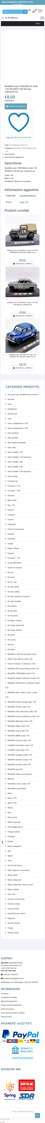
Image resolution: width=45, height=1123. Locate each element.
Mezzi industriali (14, 880)
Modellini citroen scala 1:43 (19, 740)
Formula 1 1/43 (14, 491)
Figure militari (13, 548)
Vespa (10, 928)
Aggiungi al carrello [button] (24, 264)
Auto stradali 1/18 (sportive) (19, 457)
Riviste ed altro (14, 923)
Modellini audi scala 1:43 (18, 731)
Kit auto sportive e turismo (19, 596)
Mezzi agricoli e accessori (19, 870)
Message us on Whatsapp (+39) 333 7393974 (20, 982)
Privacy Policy (6, 1017)
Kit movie (12, 640)
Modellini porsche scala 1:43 (20, 760)
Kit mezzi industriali (16, 625)
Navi (9, 812)
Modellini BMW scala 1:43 (18, 736)
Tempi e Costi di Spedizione (11, 1005)
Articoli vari (12, 414)
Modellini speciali (15, 769)
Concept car (13, 481)
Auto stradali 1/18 (15, 452)
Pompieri (11, 836)
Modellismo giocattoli (17, 788)
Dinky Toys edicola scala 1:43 (20, 659)
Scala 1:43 (24, 202)
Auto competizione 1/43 (18, 428)
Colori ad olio (13, 909)
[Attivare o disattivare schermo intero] (3, 1119)
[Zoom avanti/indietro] (1, 1119)
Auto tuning (12, 476)
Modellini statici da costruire (20, 774)
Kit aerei (11, 577)
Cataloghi (12, 524)
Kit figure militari (14, 620)
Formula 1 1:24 (14, 558)
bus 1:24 (11, 505)
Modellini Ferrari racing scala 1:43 (22, 702)
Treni (10, 861)
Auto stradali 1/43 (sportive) (19, 471)
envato (10, 544)
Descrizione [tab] (9, 154)
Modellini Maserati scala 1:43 (20, 721)
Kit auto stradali (14, 601)
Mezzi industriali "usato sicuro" (20, 885)
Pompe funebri (14, 832)
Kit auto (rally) (13, 592)
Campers (11, 515)
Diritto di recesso (7, 1009)
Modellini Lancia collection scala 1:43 (23, 716)
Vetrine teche (13, 933)
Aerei (10, 404)
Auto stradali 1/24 (15, 462)
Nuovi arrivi (12, 817)
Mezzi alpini (13, 875)
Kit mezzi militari (15, 630)
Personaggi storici (15, 827)
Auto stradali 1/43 (15, 467)
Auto (10, 419)
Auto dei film (13, 438)
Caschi (10, 519)
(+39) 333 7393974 (10, 975)
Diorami (11, 534)
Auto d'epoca (13, 433)
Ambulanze (12, 409)
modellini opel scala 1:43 (18, 750)
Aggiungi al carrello (17, 106)
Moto (10, 793)
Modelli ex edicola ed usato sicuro (22, 654)
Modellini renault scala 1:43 (19, 764)
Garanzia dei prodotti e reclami (12, 1013)
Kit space (11, 649)
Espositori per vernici (16, 913)
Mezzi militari (13, 889)
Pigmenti (11, 918)
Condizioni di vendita (9, 997)
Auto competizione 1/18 (18, 423)
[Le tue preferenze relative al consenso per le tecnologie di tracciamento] (2, 842)
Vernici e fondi (14, 904)
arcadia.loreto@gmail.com (13, 978)
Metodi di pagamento (9, 1001)
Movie (10, 808)
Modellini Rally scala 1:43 (18, 726)
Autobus (11, 495)
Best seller (12, 500)
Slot (9, 851)
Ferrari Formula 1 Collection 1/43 (21, 664)
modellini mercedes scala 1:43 (20, 745)
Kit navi (11, 644)
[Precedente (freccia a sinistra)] (1, 1122)
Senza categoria (14, 846)
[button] (38, 23)
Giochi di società (15, 567)
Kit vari (10, 572)
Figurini (11, 553)
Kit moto (11, 635)
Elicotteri (11, 539)
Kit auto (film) (13, 587)
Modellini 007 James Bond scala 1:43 (23, 669)
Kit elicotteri (13, 616)
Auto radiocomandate (17, 443)
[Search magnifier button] (25, 12)
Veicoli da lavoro (15, 865)
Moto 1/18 (12, 798)
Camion (11, 510)
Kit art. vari (12, 582)
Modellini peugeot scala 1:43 (20, 755)
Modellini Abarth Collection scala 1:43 (24, 678)
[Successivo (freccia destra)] (3, 1122)
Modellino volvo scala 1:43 (19, 784)
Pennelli (11, 399)
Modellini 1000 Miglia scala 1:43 (21, 673)
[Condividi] (6, 1119)
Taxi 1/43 (11, 894)
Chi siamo (4, 994)
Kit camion (12, 606)
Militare (11, 779)
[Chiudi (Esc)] (9, 1119)
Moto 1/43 (12, 803)
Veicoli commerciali (16, 899)
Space (10, 856)
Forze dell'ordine (14, 563)
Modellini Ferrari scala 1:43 (19, 707)
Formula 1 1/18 (14, 486)
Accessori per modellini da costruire (23, 394)
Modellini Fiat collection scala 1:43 (22, 711)
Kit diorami (12, 611)
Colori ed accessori (16, 529)
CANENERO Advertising (25, 1112)
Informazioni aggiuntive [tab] (14, 157)
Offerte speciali (14, 822)
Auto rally (12, 447)
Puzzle (10, 841)
